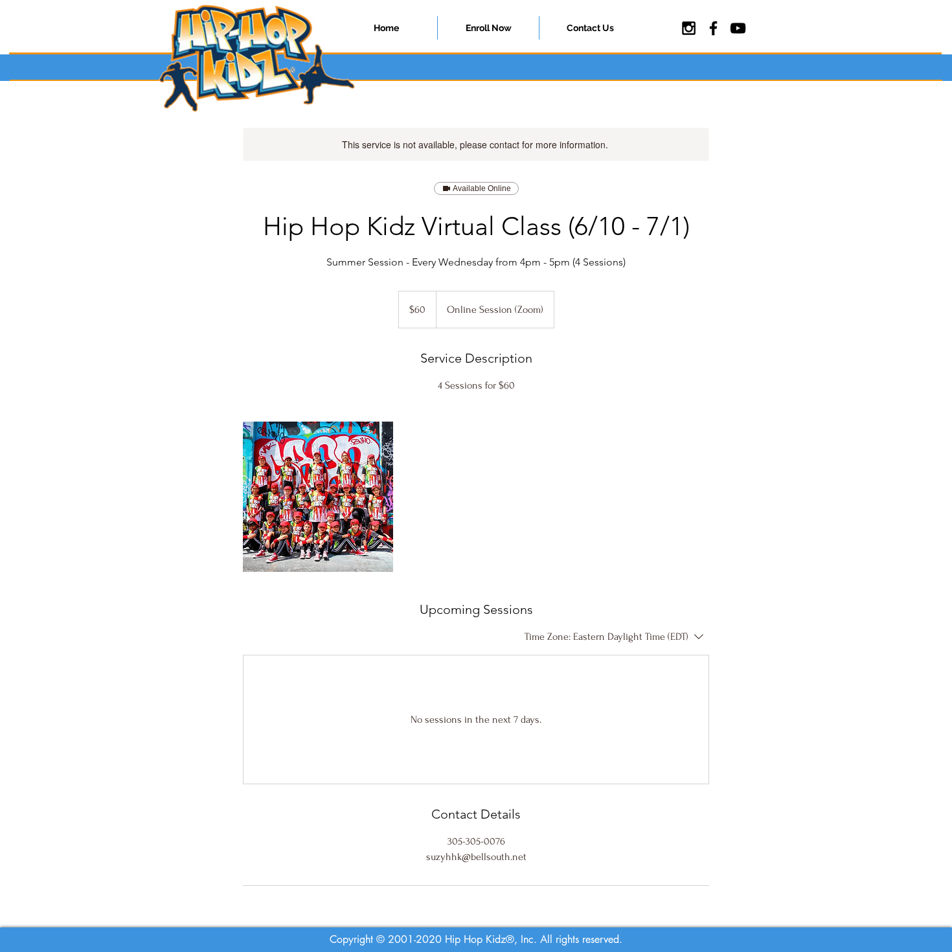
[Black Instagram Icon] (688, 28)
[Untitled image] (318, 497)
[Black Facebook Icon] (713, 28)
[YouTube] (738, 28)
